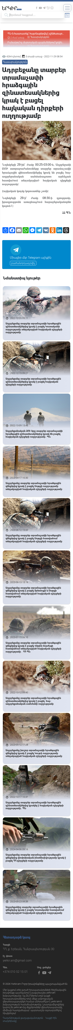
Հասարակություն (39, 37)
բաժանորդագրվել (23, 263)
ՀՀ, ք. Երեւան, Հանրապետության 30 (28, 949)
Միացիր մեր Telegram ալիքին (30, 257)
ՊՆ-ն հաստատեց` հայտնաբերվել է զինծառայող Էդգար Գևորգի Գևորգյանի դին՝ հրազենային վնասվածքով (35, 33)
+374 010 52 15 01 (15, 971)
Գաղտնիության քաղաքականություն (23, 1018)
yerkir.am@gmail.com (17, 960)
